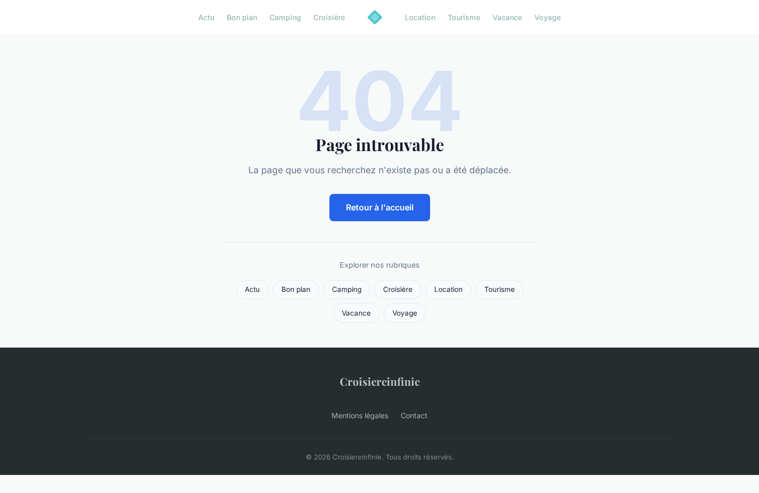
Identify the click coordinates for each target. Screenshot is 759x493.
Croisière (329, 17)
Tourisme (464, 17)
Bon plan (242, 17)
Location (420, 17)
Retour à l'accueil (380, 207)
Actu (206, 17)
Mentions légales (359, 415)
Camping (285, 17)
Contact (414, 415)
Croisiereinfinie (380, 381)
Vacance (507, 17)
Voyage (547, 17)
